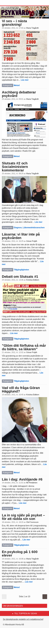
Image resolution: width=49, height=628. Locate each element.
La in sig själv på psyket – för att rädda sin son (23, 517)
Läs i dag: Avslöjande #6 (22, 479)
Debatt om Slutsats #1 (20, 277)
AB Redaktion (31, 483)
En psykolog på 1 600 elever (19, 553)
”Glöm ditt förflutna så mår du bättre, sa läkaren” (24, 347)
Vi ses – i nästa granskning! (14, 22)
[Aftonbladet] (11, 3)
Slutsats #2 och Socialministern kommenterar (15, 166)
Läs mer (25, 80)
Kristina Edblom (32, 280)
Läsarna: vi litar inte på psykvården (21, 236)
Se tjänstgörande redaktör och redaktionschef (23, 619)
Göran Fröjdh (31, 241)
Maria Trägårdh (32, 28)
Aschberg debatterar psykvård (19, 94)
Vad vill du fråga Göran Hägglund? (21, 389)
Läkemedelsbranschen (34, 227)
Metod (17, 85)
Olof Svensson (32, 522)
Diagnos (18, 227)
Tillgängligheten (21, 270)
